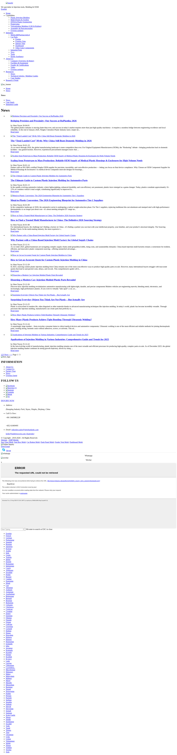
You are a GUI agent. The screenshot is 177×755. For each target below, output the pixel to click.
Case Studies (15, 78)
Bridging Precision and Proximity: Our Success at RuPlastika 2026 (44, 121)
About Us (9, 59)
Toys (12, 52)
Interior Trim (20, 44)
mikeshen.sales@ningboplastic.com (25, 430)
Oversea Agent (11, 375)
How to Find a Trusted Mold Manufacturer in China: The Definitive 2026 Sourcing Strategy (56, 220)
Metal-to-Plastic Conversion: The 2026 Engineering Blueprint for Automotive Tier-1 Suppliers (57, 200)
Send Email (5, 446)
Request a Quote (12, 80)
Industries (9, 33)
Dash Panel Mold (47, 442)
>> (11, 355)
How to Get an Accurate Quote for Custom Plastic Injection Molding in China (49, 260)
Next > (7, 355)
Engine (18, 39)
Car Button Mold (33, 442)
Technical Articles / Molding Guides (24, 76)
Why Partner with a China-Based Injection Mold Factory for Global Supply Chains (52, 240)
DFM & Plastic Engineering (21, 22)
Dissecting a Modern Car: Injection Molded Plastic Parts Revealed (43, 280)
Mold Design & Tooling (20, 20)
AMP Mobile (14, 440)
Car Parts (14, 37)
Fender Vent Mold (62, 442)
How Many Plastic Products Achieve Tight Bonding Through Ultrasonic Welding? (51, 319)
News (13, 74)
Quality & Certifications (20, 65)
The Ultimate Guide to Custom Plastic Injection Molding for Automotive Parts (49, 180)
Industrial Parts (16, 50)
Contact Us (10, 369)
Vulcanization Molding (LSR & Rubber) (26, 26)
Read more (15, 132)
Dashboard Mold (76, 442)
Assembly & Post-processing (22, 28)
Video (13, 67)
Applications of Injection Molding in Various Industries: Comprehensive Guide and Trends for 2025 (60, 339)
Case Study (10, 102)
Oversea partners (17, 31)
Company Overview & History (22, 61)
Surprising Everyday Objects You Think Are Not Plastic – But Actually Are (48, 299)
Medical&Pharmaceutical (20, 35)
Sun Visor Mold (7, 442)
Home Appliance (17, 56)
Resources (10, 72)
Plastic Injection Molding (20, 18)
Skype (8, 451)
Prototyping (15, 24)
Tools (13, 54)
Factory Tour (11, 371)
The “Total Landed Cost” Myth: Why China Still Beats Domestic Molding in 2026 (51, 140)
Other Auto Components (24, 48)
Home (8, 13)
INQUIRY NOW (7, 401)
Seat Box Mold (20, 442)
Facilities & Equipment (19, 63)
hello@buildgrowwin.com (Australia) (20, 434)
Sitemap (4, 440)
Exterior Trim (20, 41)
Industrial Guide (12, 104)
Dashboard (19, 46)
